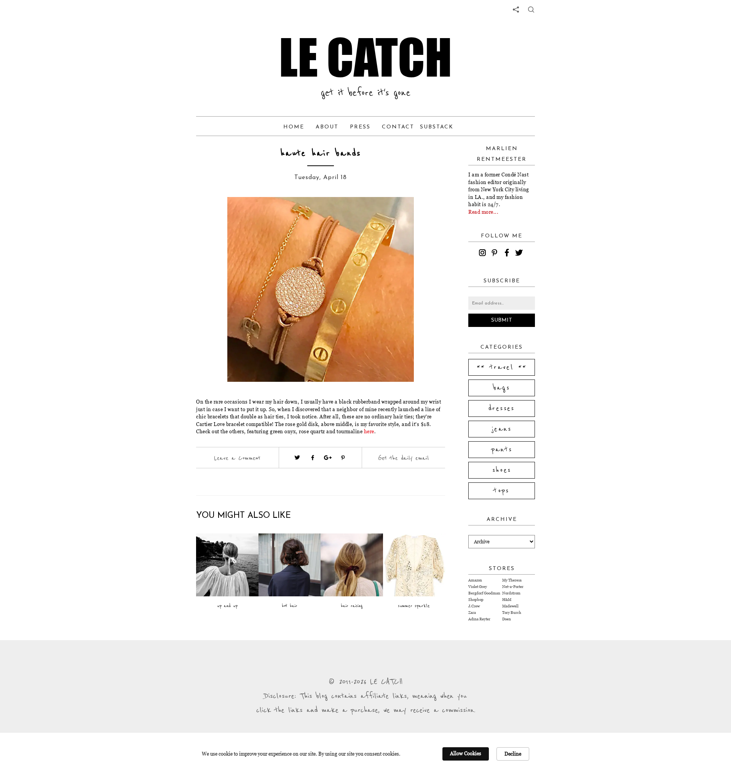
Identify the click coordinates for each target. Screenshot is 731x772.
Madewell (510, 606)
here (369, 431)
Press (360, 127)
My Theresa (512, 580)
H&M (506, 599)
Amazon (475, 580)
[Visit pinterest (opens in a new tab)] (343, 458)
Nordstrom (511, 593)
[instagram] (483, 253)
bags (501, 387)
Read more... (483, 212)
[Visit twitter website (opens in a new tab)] (297, 458)
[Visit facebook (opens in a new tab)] (312, 458)
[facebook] (508, 253)
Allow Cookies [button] (465, 753)
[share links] (516, 9)
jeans (501, 429)
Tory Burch (511, 612)
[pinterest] (495, 253)
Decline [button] (512, 754)
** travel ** (502, 367)
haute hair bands (320, 153)
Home (293, 127)
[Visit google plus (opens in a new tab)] (328, 458)
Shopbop (476, 599)
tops (501, 490)
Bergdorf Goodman (484, 593)
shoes (501, 470)
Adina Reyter (479, 619)
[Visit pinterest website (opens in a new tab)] (213, 214)
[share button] (531, 9)
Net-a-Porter (513, 586)
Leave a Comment (237, 458)
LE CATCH (365, 57)
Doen (506, 619)
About (327, 127)
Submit (501, 320)
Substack (436, 127)
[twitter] (520, 253)
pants (501, 449)
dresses (501, 408)
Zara (472, 612)
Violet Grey (477, 586)
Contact (398, 127)
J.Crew (474, 606)
